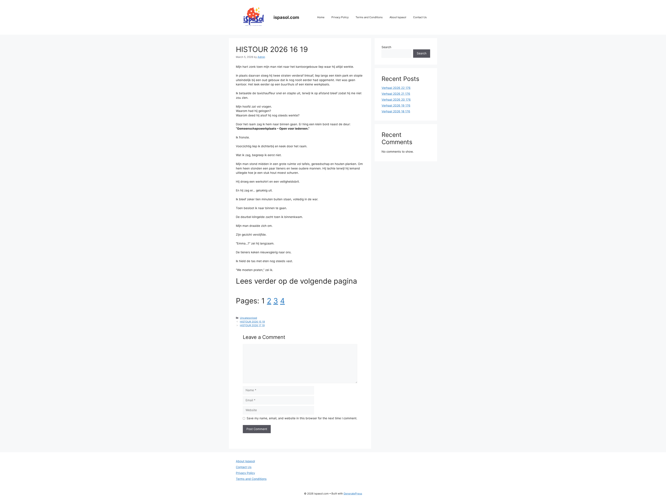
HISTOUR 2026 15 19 (252, 321)
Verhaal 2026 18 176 (396, 111)
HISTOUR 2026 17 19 (252, 325)
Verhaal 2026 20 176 (396, 99)
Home (321, 17)
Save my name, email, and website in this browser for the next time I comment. (302, 418)
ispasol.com (286, 17)
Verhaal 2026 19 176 (396, 105)
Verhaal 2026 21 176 (396, 93)
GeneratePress (353, 493)
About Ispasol (398, 17)
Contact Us (420, 17)
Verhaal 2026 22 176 (396, 88)
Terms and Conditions (369, 17)
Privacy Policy (340, 17)
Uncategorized (248, 317)
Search (386, 47)
